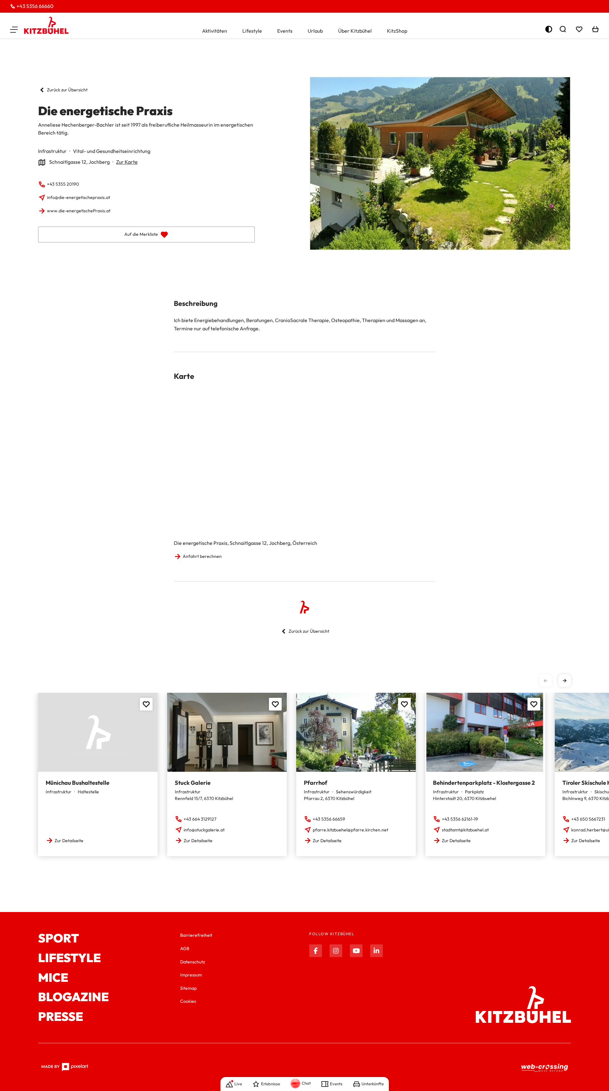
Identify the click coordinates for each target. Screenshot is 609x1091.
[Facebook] (315, 950)
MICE (53, 977)
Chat (306, 1083)
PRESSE (60, 1016)
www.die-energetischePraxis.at (78, 211)
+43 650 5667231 (588, 819)
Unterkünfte (373, 1083)
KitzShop (397, 31)
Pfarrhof (315, 782)
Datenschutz (192, 962)
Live (238, 1083)
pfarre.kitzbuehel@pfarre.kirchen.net (350, 830)
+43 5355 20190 (63, 184)
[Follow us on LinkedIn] (376, 950)
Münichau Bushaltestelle (77, 782)
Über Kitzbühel (355, 31)
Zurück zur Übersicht (67, 90)
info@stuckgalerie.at (204, 830)
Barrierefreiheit (196, 935)
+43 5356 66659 (329, 819)
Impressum (191, 975)
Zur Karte (127, 162)
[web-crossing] (544, 1067)
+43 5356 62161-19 (460, 819)
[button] (14, 29)
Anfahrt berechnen (202, 556)
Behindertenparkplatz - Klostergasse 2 (484, 782)
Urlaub (315, 31)
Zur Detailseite (69, 840)
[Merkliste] (579, 29)
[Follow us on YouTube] (356, 950)
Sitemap (188, 988)
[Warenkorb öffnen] (595, 29)
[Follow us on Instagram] (336, 950)
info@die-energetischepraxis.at (78, 197)
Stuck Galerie (193, 782)
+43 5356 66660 (35, 6)
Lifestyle (252, 31)
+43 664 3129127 (200, 819)
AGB (184, 948)
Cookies (188, 1001)
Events (284, 31)
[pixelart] (65, 1067)
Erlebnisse (270, 1083)
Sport (58, 938)
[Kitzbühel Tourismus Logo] (46, 25)
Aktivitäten (214, 31)
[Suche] (562, 29)
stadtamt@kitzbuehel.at (465, 830)
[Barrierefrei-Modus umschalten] (549, 29)
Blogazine (73, 997)
